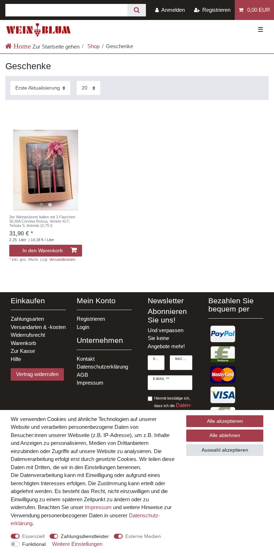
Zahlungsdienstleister (85, 536)
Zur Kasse (23, 351)
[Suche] (136, 10)
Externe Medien (143, 536)
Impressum (90, 383)
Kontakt (86, 359)
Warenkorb (23, 343)
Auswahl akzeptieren (225, 450)
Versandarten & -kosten (38, 327)
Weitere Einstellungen (77, 544)
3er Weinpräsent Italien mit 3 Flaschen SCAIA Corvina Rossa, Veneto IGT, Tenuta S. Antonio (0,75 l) (42, 221)
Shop (93, 46)
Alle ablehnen (224, 435)
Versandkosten (62, 259)
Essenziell (33, 536)
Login (83, 327)
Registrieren (91, 319)
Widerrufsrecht (28, 335)
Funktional (34, 544)
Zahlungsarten (27, 319)
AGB (82, 375)
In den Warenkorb (42, 250)
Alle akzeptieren (225, 421)
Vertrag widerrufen (37, 374)
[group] (45, 170)
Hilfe (16, 359)
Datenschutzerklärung (102, 367)
